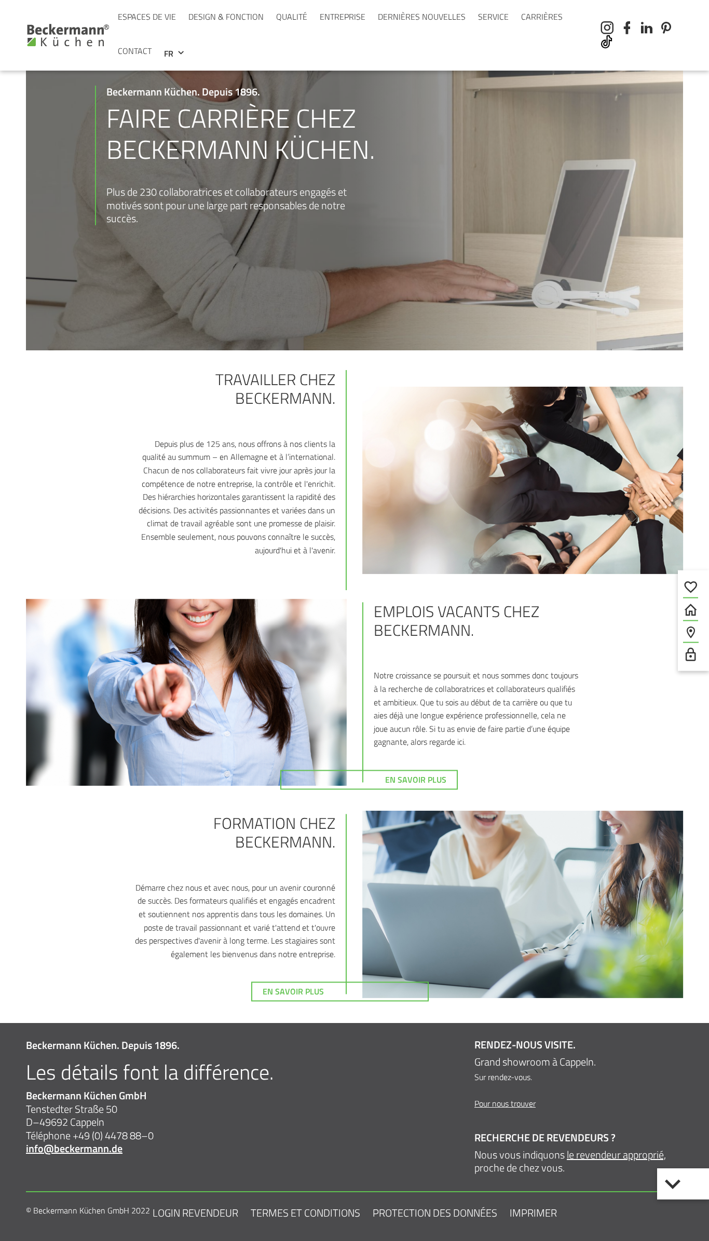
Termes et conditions (305, 1213)
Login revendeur (195, 1213)
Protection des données (435, 1213)
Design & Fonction (226, 16)
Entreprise (342, 16)
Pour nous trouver (505, 1103)
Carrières (542, 16)
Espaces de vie (147, 16)
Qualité (291, 16)
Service (493, 16)
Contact (135, 51)
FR (169, 53)
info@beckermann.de (74, 1148)
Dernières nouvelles (422, 16)
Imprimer (533, 1213)
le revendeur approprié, (616, 1155)
